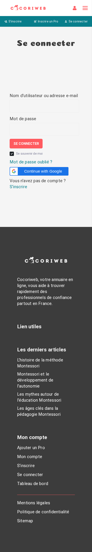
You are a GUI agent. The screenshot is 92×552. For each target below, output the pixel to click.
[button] (39, 171)
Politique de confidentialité (43, 511)
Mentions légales (33, 502)
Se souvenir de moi (29, 153)
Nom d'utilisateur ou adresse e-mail (44, 95)
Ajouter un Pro (31, 447)
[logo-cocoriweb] (28, 8)
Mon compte (29, 456)
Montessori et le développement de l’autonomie (35, 380)
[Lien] (75, 8)
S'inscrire (18, 186)
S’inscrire (26, 465)
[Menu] (85, 8)
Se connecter (26, 144)
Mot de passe (23, 118)
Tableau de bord (32, 483)
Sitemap (25, 520)
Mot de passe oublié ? (31, 161)
